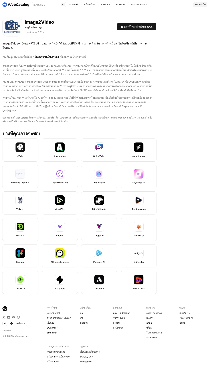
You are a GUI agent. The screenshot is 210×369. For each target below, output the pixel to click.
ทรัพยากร (120, 4)
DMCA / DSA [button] (86, 356)
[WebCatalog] (4, 308)
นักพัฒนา (105, 4)
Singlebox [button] (52, 332)
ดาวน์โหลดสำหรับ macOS (138, 26)
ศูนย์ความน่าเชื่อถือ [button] (56, 351)
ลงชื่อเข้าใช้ (200, 4)
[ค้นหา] (63, 4)
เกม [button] (81, 318)
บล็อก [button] (149, 327)
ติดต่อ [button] (149, 322)
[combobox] (18, 323)
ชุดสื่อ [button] (182, 322)
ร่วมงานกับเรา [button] (186, 318)
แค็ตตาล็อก (89, 4)
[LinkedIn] (8, 317)
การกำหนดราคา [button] (154, 313)
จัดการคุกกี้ (6, 330)
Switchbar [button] (52, 327)
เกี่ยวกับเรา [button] (184, 313)
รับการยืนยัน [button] (119, 318)
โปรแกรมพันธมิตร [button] (155, 332)
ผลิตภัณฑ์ (73, 4)
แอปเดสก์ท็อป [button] (53, 313)
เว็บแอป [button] (50, 322)
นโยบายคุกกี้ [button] (53, 361)
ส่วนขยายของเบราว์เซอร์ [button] (59, 318)
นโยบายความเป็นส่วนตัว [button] (58, 356)
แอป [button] (82, 313)
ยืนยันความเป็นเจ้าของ (47, 56)
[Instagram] (18, 317)
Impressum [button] (85, 361)
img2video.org (33, 27)
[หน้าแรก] (15, 4)
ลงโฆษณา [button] (118, 327)
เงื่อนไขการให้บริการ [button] (90, 351)
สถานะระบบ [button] (152, 337)
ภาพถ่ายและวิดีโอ (34, 32)
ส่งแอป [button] (116, 322)
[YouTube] (13, 317)
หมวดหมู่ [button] (84, 322)
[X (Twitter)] (3, 317)
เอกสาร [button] (149, 318)
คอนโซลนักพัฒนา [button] (121, 313)
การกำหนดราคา (139, 4)
